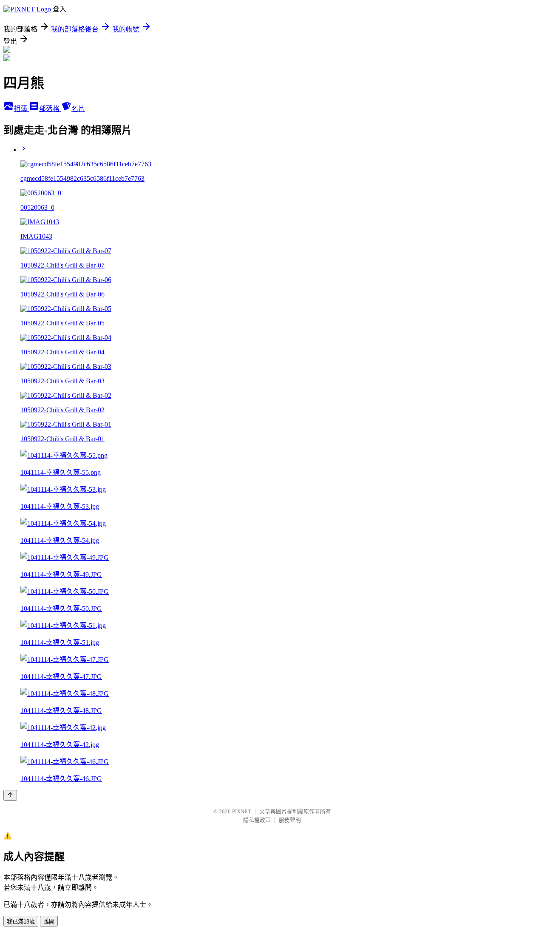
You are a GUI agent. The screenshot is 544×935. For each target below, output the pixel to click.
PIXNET (241, 811)
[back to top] (10, 795)
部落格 (50, 108)
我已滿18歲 (21, 921)
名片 (78, 108)
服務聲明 (290, 820)
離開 (48, 921)
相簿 (21, 108)
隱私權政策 (257, 820)
